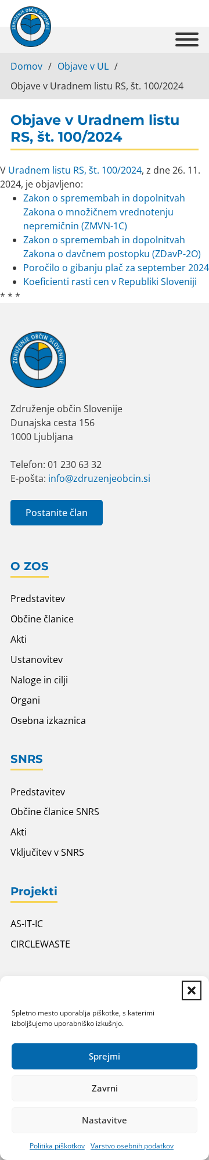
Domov (26, 66)
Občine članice (42, 619)
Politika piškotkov (57, 1146)
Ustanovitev (36, 659)
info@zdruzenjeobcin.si (99, 478)
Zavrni (105, 1088)
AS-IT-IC (26, 923)
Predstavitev (37, 598)
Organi (25, 700)
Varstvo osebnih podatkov (132, 1146)
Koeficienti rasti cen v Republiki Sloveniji (110, 281)
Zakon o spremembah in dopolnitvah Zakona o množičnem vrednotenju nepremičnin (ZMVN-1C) (104, 212)
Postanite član (57, 512)
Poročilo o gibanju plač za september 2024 (116, 267)
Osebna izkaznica (48, 720)
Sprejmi (104, 1056)
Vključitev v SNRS (47, 852)
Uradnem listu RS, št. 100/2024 (75, 170)
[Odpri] (187, 40)
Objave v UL (83, 66)
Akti (18, 639)
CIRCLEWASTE (40, 944)
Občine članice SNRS (54, 811)
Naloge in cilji (39, 679)
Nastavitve (104, 1120)
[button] (191, 990)
